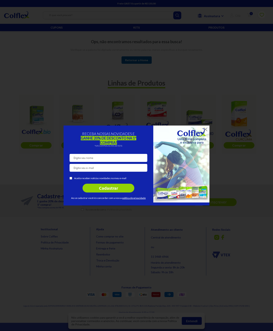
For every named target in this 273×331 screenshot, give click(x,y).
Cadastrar (108, 188)
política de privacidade (134, 197)
